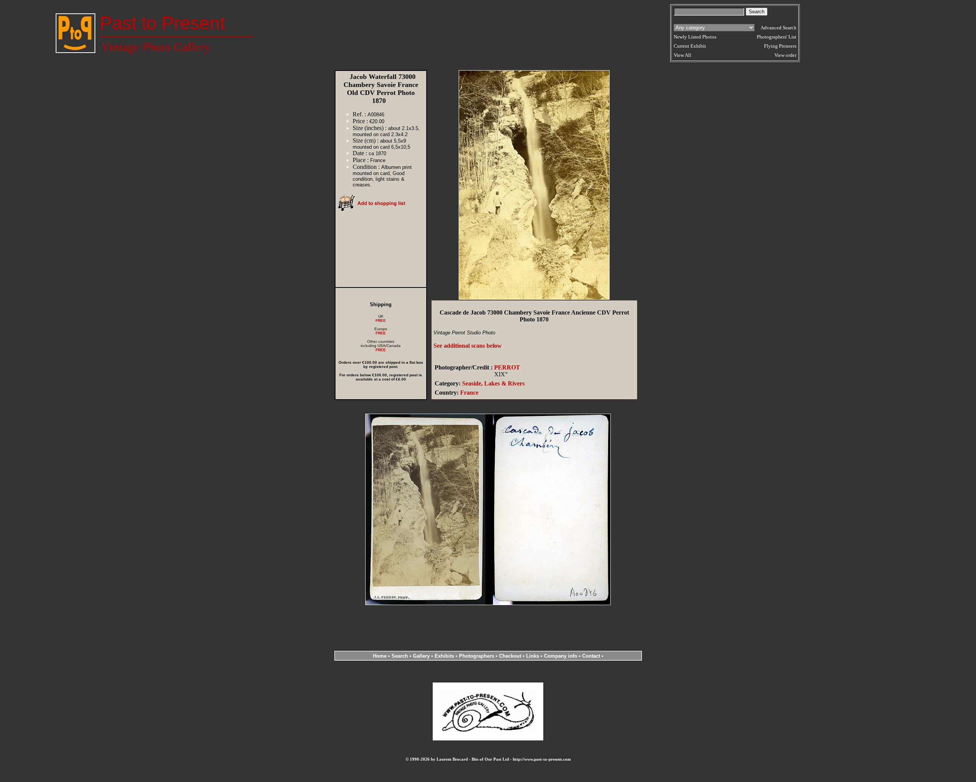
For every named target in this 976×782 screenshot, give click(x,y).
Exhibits (444, 656)
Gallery (421, 656)
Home (380, 656)
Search (400, 656)
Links (532, 656)
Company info (561, 656)
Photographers (476, 656)
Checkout (510, 656)
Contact (591, 656)
